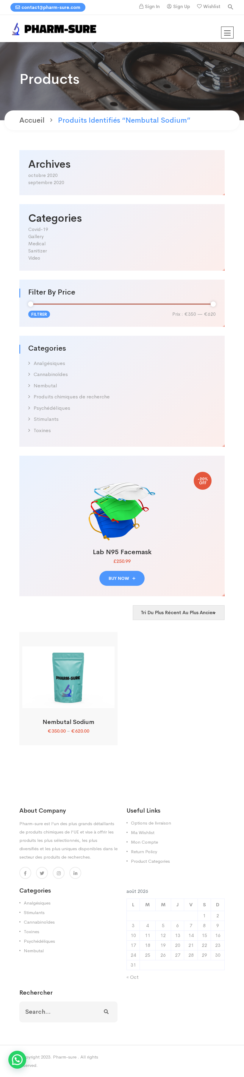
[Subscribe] (106, 1011)
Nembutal (45, 386)
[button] (231, 6)
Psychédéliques (52, 408)
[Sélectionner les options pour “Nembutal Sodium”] (68, 701)
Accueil (32, 120)
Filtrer (39, 314)
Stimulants (46, 419)
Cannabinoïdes (51, 374)
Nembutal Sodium (68, 722)
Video (34, 258)
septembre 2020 (46, 182)
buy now (119, 578)
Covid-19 (38, 229)
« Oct (132, 977)
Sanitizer (37, 251)
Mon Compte (144, 842)
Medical (37, 244)
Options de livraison (151, 823)
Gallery (36, 236)
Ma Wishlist (142, 832)
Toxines (42, 430)
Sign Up (181, 6)
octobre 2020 (43, 175)
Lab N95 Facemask (122, 552)
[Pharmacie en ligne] (55, 28)
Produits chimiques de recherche (72, 397)
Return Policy (144, 851)
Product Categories (150, 861)
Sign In (152, 6)
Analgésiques (49, 363)
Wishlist (211, 6)
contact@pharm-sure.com (50, 7)
